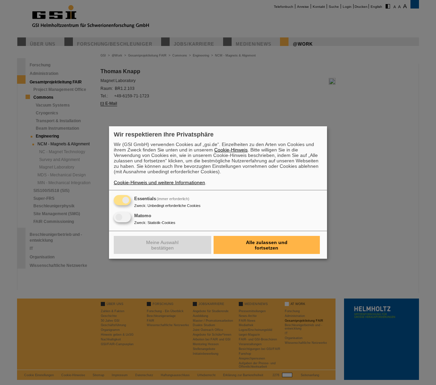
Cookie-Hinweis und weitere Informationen (159, 182)
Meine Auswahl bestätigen (162, 245)
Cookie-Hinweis (231, 150)
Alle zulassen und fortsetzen (266, 245)
